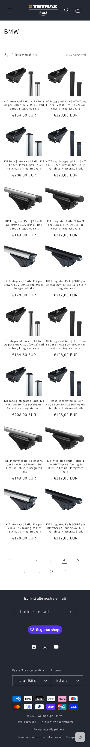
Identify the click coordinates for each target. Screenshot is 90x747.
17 (52, 571)
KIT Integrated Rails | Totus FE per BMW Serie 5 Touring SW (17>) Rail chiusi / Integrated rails (66, 466)
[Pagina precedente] (9, 559)
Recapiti (71, 737)
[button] (10, 10)
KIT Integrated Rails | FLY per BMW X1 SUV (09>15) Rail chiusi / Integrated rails (24, 284)
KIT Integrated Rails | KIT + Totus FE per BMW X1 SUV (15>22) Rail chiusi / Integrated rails (65, 105)
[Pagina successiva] (65, 571)
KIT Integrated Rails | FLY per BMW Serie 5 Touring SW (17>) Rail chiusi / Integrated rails (24, 528)
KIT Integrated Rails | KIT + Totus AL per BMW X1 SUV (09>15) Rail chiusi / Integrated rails (24, 344)
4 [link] (64, 559)
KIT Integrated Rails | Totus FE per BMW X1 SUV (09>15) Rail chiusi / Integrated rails (66, 224)
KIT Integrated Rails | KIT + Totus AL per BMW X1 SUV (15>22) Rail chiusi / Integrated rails (24, 105)
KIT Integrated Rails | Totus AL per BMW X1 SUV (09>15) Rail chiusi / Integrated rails (24, 224)
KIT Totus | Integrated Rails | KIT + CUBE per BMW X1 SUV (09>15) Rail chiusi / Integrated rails (66, 404)
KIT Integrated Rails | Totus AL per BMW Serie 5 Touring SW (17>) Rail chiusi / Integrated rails (24, 466)
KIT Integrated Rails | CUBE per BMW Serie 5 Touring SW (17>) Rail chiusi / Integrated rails (65, 528)
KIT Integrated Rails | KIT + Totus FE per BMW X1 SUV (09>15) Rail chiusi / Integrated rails (65, 344)
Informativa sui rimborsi (57, 721)
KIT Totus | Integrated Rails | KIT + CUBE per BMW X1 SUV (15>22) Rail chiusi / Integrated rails (66, 165)
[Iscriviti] (69, 612)
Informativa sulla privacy (47, 729)
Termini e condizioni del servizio (39, 737)
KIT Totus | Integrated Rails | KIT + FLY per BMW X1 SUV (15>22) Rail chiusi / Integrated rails (24, 165)
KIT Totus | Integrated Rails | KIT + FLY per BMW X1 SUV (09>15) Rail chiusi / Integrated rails (24, 404)
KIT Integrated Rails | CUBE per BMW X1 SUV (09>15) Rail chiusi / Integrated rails (66, 284)
